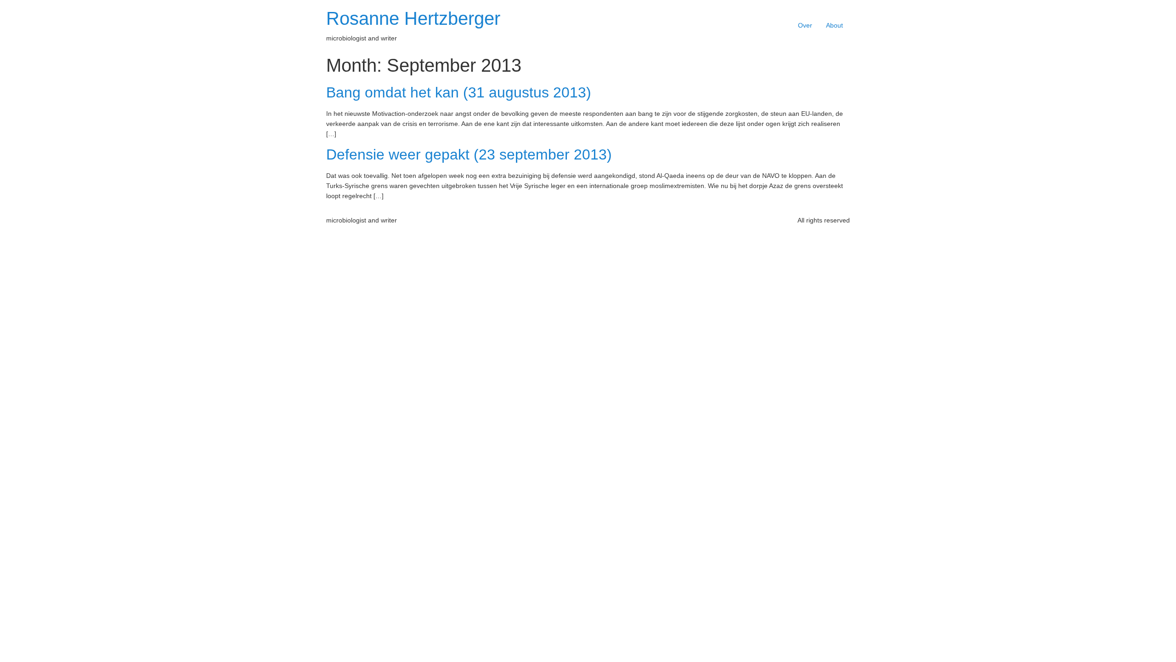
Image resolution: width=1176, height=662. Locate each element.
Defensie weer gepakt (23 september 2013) (469, 154)
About (834, 25)
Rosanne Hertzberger (413, 18)
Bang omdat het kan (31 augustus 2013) (458, 92)
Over (805, 25)
